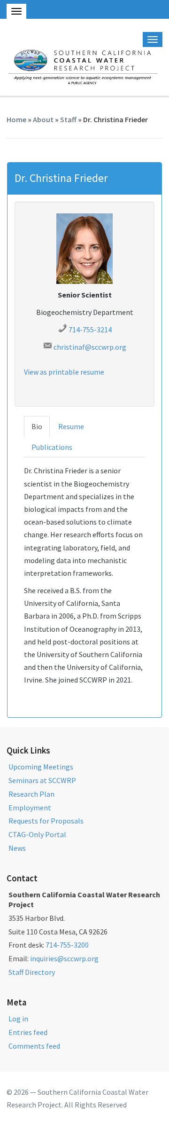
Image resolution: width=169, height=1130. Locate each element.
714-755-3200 (67, 945)
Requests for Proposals (46, 820)
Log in (18, 1018)
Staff (68, 119)
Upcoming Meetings (40, 766)
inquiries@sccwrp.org (64, 958)
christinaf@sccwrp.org (90, 347)
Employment (29, 807)
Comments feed (34, 1046)
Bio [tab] (36, 426)
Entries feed (27, 1032)
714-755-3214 (90, 329)
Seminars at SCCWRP (42, 780)
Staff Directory (31, 972)
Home (16, 119)
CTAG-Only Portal (37, 834)
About (43, 119)
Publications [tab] (51, 447)
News (17, 848)
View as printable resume (64, 372)
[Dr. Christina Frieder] (84, 247)
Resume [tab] (71, 426)
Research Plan (31, 794)
